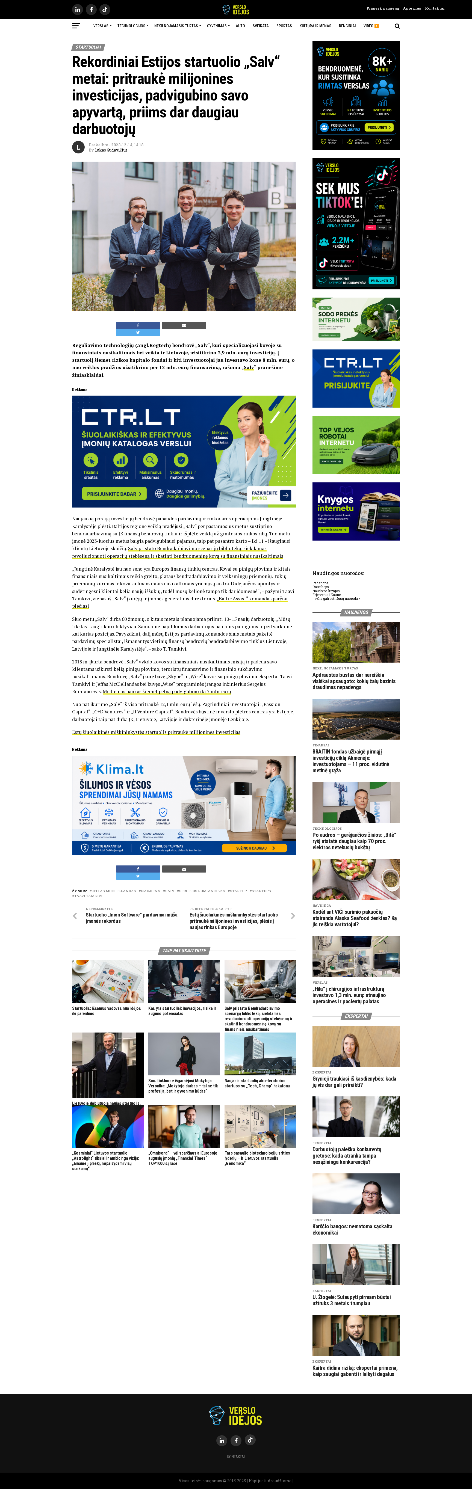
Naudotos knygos (326, 591)
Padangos (320, 583)
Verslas (100, 26)
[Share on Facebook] (138, 325)
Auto (240, 26)
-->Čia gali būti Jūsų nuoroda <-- (337, 598)
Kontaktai (433, 8)
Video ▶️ (371, 26)
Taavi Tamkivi (88, 896)
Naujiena (150, 891)
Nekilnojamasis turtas (176, 26)
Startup (238, 891)
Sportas (284, 26)
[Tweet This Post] (138, 332)
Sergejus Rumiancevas (202, 891)
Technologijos (131, 26)
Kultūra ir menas (315, 26)
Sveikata (261, 26)
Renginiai (347, 26)
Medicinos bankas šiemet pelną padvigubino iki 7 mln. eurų (167, 691)
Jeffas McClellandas (114, 891)
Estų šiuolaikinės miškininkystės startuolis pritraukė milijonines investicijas (156, 732)
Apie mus (410, 8)
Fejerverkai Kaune (326, 594)
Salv (249, 367)
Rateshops (320, 587)
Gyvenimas (217, 26)
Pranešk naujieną (383, 8)
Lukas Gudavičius (111, 150)
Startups (261, 891)
